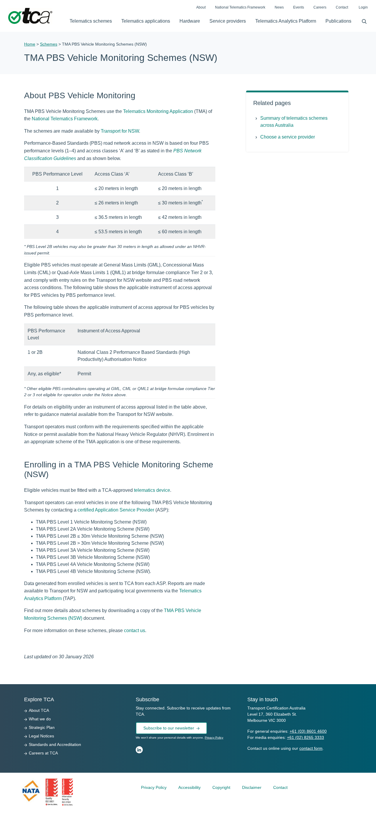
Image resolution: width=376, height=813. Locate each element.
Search (362, 20)
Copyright (221, 787)
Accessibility (189, 787)
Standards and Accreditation (55, 744)
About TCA (39, 710)
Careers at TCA (43, 753)
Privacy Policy (214, 737)
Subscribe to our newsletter (168, 728)
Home (29, 44)
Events (298, 7)
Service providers (227, 21)
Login (363, 7)
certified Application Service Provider (116, 509)
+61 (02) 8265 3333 (305, 737)
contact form (311, 748)
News (279, 7)
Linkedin (139, 749)
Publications (338, 21)
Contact (342, 7)
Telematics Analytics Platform (285, 21)
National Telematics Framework (240, 7)
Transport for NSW (120, 131)
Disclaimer (251, 787)
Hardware (189, 21)
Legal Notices (41, 736)
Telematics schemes (91, 21)
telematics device (152, 490)
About (201, 7)
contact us (134, 630)
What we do (40, 719)
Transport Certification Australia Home (30, 16)
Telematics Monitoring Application (158, 111)
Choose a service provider (287, 136)
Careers (319, 7)
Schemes (48, 44)
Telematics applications (145, 21)
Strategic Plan (42, 727)
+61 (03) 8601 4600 (308, 731)
